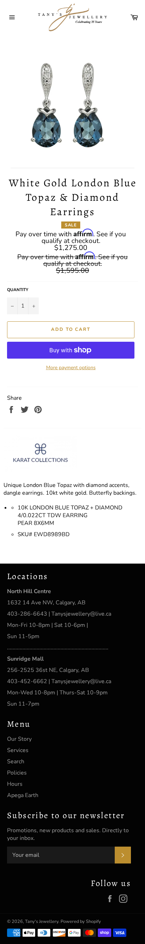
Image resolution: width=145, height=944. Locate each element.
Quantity (17, 290)
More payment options (71, 367)
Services (18, 750)
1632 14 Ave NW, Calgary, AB (46, 602)
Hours (15, 784)
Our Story (19, 739)
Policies (17, 773)
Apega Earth (22, 795)
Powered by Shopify (81, 921)
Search (15, 761)
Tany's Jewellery (41, 921)
